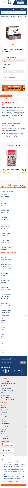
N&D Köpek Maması (5, 312)
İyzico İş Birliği (4, 438)
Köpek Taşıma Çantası (6, 275)
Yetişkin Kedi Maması (5, 201)
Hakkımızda (4, 412)
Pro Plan (3, 320)
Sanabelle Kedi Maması (6, 228)
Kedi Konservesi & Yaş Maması (7, 208)
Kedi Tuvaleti (4, 203)
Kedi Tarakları (4, 217)
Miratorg (3, 331)
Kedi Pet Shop (12, 16)
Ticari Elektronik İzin (6, 397)
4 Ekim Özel (4, 429)
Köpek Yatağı (4, 284)
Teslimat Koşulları (5, 395)
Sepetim (3, 419)
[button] (12, 44)
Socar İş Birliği (4, 436)
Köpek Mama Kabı (5, 280)
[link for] (13, 2)
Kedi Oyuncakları (4, 212)
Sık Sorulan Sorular (5, 381)
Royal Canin (3, 318)
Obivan (2, 341)
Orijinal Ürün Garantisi (6, 409)
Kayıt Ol (23, 362)
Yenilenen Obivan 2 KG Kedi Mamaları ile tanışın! (13, 6)
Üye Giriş (3, 405)
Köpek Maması (4, 255)
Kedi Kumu (3, 205)
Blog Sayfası (4, 421)
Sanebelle (3, 327)
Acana (2, 336)
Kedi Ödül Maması (5, 210)
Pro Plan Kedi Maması (5, 244)
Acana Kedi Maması (5, 238)
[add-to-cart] (18, 177)
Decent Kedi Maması (5, 224)
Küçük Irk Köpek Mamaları (6, 266)
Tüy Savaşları (4, 433)
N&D (2, 329)
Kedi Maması (19, 16)
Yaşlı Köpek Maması (5, 261)
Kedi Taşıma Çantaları (5, 219)
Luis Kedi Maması (5, 235)
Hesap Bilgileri (4, 416)
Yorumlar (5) (18, 96)
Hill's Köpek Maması (5, 308)
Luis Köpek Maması (5, 296)
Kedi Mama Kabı (4, 221)
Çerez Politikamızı (12, 473)
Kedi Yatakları (4, 214)
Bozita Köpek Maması (5, 301)
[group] (13, 32)
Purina (2, 350)
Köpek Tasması (4, 282)
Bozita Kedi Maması (5, 242)
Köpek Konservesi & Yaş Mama (7, 268)
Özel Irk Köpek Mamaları (6, 264)
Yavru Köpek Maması (5, 257)
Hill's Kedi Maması (5, 240)
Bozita (2, 322)
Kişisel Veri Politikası (6, 388)
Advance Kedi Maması (6, 231)
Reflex (2, 334)
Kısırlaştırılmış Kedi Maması (6, 198)
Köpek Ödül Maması (5, 273)
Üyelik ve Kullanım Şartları (7, 390)
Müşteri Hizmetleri (5, 423)
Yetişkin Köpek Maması (6, 259)
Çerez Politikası (4, 385)
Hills (2, 325)
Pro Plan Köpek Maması (6, 310)
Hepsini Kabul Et (13, 485)
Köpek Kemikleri (4, 271)
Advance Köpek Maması (6, 294)
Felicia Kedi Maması (5, 226)
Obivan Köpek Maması (6, 298)
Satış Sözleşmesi (5, 392)
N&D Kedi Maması (5, 249)
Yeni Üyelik (3, 407)
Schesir (4, 49)
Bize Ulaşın (3, 414)
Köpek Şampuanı (4, 287)
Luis (2, 343)
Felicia (2, 352)
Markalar (3, 431)
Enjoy (2, 338)
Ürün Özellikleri (6, 96)
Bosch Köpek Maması (5, 289)
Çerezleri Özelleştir (13, 481)
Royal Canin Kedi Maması (6, 247)
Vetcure (2, 345)
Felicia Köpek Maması (5, 291)
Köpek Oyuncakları (5, 278)
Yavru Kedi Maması (5, 196)
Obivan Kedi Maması (5, 233)
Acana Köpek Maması (5, 303)
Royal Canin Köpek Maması (7, 305)
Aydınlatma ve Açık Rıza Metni (8, 383)
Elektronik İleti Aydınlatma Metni (8, 399)
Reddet (6, 474)
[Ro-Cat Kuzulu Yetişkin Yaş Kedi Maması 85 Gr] (11, 158)
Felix (2, 348)
